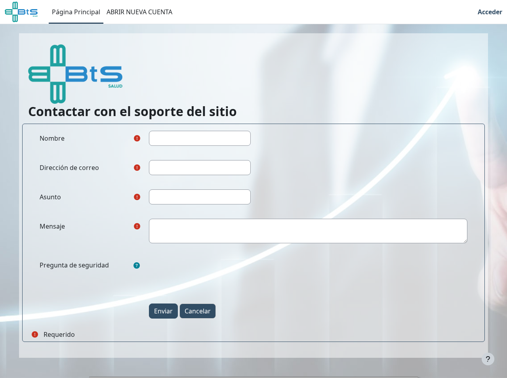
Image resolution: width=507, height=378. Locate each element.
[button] (136, 265)
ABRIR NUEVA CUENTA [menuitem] (139, 12)
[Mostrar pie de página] (488, 359)
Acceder (490, 12)
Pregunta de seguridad (74, 265)
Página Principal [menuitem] (76, 12)
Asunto (50, 197)
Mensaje (52, 226)
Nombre (52, 138)
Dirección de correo (69, 167)
